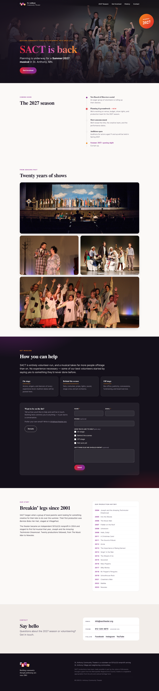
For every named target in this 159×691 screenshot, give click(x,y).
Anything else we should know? (91, 447)
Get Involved (116, 4)
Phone (80, 419)
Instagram (110, 636)
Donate (31, 429)
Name (77, 409)
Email (108, 409)
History (127, 4)
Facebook (99, 636)
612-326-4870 (101, 629)
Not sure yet (82, 443)
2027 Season (103, 4)
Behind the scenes (84, 435)
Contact (136, 4)
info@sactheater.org (58, 422)
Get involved (28, 70)
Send (79, 467)
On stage (80, 432)
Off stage (81, 439)
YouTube (120, 636)
